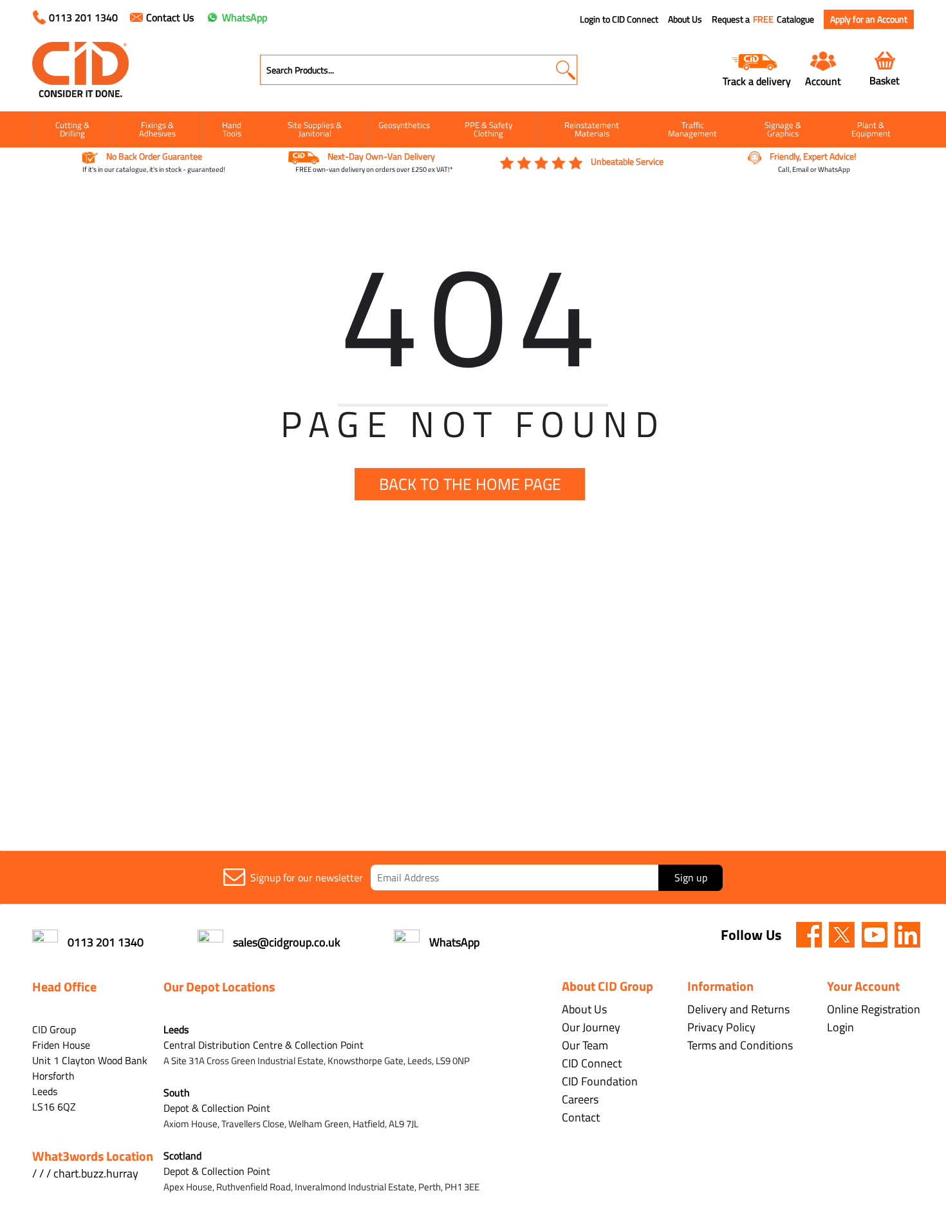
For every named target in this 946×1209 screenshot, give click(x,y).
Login (840, 1027)
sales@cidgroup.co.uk (286, 942)
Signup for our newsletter (306, 877)
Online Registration (873, 1009)
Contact (581, 1117)
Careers (580, 1099)
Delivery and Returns (738, 1009)
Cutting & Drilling (72, 129)
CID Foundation (600, 1081)
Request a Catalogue (763, 19)
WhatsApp (244, 17)
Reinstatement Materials (591, 129)
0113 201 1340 (83, 17)
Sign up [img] (690, 877)
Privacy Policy (721, 1027)
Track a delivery (757, 80)
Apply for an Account (868, 19)
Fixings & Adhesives (157, 129)
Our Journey (591, 1027)
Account (823, 80)
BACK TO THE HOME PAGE (470, 484)
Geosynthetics (404, 124)
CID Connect (592, 1063)
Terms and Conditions (740, 1045)
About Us (685, 19)
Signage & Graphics (783, 129)
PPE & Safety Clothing (488, 129)
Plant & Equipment (871, 129)
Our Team (585, 1045)
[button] (565, 69)
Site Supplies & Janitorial (315, 129)
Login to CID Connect (619, 19)
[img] (809, 935)
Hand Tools (231, 129)
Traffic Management (692, 129)
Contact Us (170, 17)
